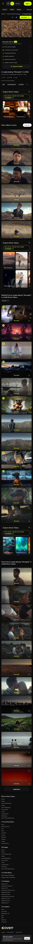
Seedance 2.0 (4, 888)
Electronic (3, 837)
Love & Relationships (6, 803)
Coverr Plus (4, 911)
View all (29, 9)
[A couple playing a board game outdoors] (16, 138)
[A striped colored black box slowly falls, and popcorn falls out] (16, 759)
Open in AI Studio (17, 66)
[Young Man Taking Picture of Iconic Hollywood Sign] (16, 423)
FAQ (2, 917)
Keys (2, 828)
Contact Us (4, 922)
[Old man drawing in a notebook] (16, 387)
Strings (3, 841)
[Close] (29, 91)
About (2, 909)
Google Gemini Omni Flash (7, 896)
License (3, 932)
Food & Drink (4, 809)
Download (24, 17)
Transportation (5, 813)
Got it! (27, 938)
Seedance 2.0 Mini (5, 894)
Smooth (3, 835)
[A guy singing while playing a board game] (16, 175)
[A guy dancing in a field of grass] (16, 229)
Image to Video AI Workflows (8, 877)
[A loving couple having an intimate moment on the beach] (16, 686)
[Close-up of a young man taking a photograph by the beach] (16, 595)
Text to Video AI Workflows (7, 875)
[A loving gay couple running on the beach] (16, 514)
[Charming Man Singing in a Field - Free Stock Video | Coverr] (16, 156)
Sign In (28, 3)
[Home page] (7, 928)
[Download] (29, 145)
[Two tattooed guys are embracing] (16, 613)
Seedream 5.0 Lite (5, 900)
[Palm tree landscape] (16, 704)
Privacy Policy (10, 932)
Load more (16, 789)
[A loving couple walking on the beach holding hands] (16, 740)
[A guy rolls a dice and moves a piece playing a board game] (16, 211)
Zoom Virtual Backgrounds (7, 818)
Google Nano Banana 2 (6, 886)
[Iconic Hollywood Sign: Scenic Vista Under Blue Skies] (16, 441)
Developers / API (5, 913)
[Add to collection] (12, 17)
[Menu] (3, 3)
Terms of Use (19, 932)
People (3, 801)
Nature (3, 799)
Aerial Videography (6, 807)
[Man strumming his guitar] (16, 314)
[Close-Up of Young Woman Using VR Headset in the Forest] (16, 496)
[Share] (16, 17)
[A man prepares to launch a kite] (16, 722)
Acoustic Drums (5, 843)
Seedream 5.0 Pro (5, 898)
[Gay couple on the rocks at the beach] (16, 649)
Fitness (3, 805)
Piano (2, 830)
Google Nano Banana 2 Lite (8, 890)
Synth (2, 824)
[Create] (8, 3)
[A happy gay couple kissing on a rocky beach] (16, 631)
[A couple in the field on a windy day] (16, 193)
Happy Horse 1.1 (5, 902)
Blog (2, 915)
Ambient (3, 839)
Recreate (16, 145)
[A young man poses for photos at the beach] (16, 576)
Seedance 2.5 (4, 884)
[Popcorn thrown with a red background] (16, 777)
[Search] (12, 3)
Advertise (3, 919)
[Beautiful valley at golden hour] (16, 667)
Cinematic (3, 833)
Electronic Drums (5, 826)
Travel (2, 811)
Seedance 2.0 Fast (5, 892)
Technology (4, 816)
